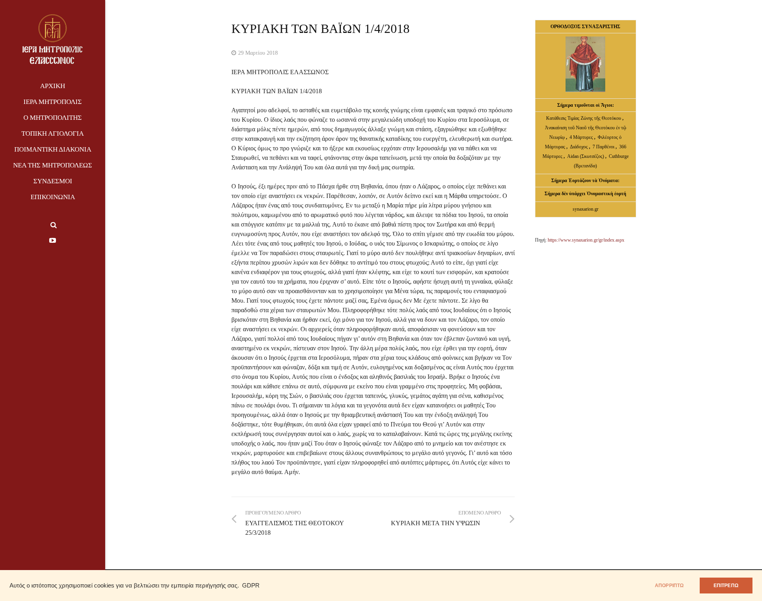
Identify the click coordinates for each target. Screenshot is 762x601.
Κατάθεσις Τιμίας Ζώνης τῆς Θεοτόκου (584, 118)
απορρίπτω (669, 585)
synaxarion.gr (585, 209)
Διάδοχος (579, 147)
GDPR (251, 585)
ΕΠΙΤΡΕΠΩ (726, 585)
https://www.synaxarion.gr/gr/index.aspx (586, 240)
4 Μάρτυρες (582, 137)
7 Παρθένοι (603, 147)
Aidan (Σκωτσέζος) (585, 156)
